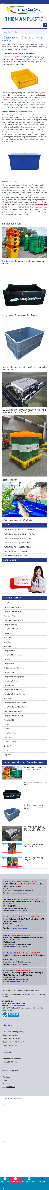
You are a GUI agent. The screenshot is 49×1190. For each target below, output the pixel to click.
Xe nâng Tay (8, 746)
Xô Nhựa (7, 729)
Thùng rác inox (9, 663)
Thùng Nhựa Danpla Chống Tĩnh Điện (16, 707)
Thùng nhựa (8, 603)
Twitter (5, 1080)
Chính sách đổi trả (10, 1045)
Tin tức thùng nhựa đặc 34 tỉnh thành (17, 543)
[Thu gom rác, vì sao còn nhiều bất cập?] (12, 792)
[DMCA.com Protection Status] (8, 1087)
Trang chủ (6, 32)
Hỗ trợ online (9, 560)
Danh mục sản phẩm (12, 598)
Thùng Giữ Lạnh (9, 685)
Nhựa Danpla (8, 698)
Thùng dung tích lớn (11, 681)
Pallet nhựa (8, 637)
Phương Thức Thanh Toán (12, 1058)
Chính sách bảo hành (10, 1035)
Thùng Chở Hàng (9, 672)
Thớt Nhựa (7, 633)
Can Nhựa (7, 724)
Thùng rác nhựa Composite (13, 655)
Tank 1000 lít (8, 737)
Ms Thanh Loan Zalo (29, 1181)
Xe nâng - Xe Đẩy (10, 742)
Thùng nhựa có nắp (10, 625)
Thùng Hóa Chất (9, 720)
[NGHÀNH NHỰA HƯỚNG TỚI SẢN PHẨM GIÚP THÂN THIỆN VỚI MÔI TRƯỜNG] (12, 833)
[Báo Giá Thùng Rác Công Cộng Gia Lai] (12, 862)
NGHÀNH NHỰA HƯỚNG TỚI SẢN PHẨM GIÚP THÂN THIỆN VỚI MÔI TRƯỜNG (35, 829)
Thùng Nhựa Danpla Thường (13, 715)
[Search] (45, 25)
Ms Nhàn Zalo (15, 1181)
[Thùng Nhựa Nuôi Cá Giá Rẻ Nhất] (24, 499)
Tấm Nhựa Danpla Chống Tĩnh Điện (15, 703)
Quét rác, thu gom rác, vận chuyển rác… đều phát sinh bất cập (34, 807)
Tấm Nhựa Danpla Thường (13, 711)
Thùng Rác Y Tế (9, 659)
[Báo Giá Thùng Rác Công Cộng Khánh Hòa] (12, 848)
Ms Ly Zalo (5, 1181)
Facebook (42, 1181)
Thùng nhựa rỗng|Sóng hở (13, 611)
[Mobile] (24, 18)
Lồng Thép (7, 755)
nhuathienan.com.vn (14, 1098)
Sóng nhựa (7, 646)
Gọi (3, 1188)
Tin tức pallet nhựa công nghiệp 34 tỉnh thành (20, 534)
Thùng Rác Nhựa (9, 651)
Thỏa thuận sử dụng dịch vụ (13, 1032)
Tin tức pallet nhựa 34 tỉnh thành (15, 551)
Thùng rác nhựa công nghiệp (14, 677)
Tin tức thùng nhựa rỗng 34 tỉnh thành (17, 538)
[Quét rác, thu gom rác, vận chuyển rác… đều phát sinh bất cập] (12, 814)
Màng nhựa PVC (9, 616)
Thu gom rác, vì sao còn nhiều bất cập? (35, 784)
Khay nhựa (7, 642)
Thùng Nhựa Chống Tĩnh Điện (13, 629)
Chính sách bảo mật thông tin (14, 1042)
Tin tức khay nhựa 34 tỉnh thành (15, 556)
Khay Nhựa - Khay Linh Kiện (13, 620)
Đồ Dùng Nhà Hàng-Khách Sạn (14, 668)
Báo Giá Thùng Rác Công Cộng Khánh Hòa (33, 845)
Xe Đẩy (6, 750)
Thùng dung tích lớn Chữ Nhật (14, 694)
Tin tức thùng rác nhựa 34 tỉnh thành (17, 547)
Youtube (6, 1084)
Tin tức (6, 525)
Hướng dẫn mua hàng (10, 1062)
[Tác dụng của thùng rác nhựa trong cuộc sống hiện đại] (12, 772)
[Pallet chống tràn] (24, 445)
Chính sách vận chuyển (11, 1038)
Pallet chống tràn (9, 480)
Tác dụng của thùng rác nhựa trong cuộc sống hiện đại (35, 768)
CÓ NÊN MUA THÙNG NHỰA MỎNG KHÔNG (23, 39)
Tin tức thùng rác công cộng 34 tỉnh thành (19, 530)
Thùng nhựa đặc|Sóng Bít (12, 607)
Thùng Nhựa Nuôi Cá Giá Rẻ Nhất (17, 520)
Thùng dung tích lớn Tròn (13, 689)
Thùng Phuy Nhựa (10, 733)
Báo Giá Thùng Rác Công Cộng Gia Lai (33, 859)
